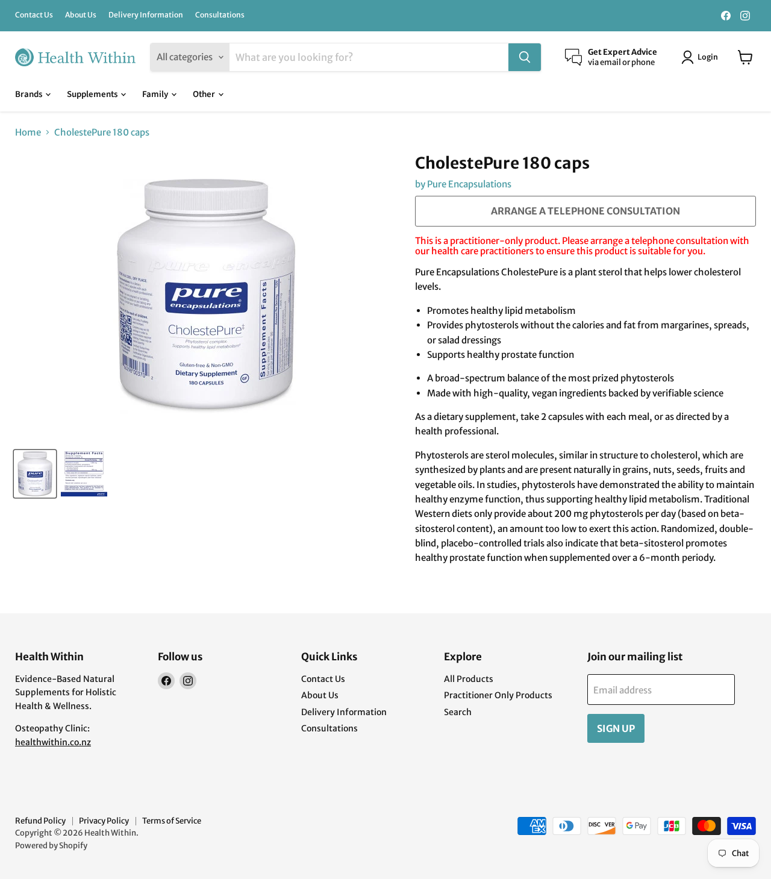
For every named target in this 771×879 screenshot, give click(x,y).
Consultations (220, 15)
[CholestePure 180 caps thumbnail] (35, 474)
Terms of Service (171, 821)
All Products (468, 679)
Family (156, 94)
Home (28, 132)
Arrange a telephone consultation (585, 211)
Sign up (616, 728)
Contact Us (34, 15)
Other (205, 94)
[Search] (524, 57)
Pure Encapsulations (469, 184)
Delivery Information (145, 15)
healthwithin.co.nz (53, 742)
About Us (80, 15)
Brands (29, 94)
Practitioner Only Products (498, 695)
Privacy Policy (104, 821)
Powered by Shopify (51, 845)
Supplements (93, 94)
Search (458, 712)
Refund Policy (40, 821)
